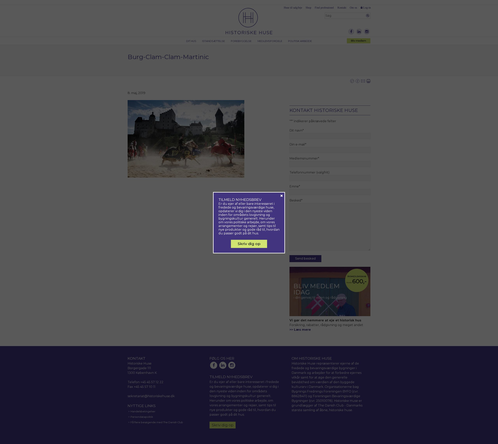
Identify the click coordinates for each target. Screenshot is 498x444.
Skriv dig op (249, 243)
